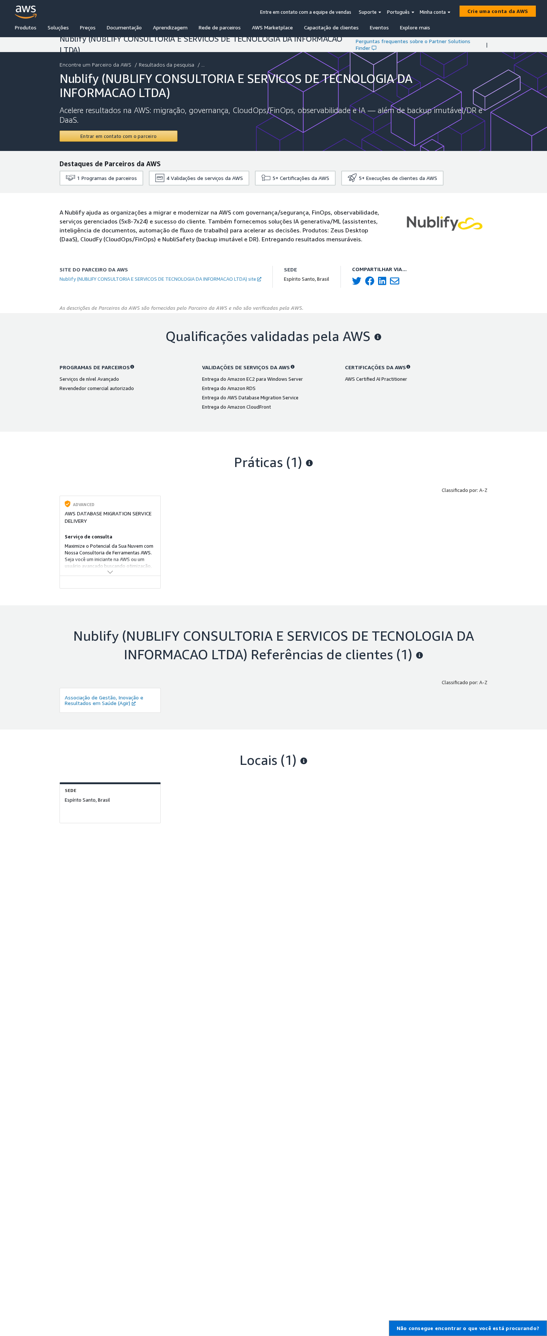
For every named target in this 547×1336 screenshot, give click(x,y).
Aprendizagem (170, 27)
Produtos (25, 27)
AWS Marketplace (272, 27)
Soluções (58, 27)
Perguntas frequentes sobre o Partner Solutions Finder (413, 44)
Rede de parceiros (220, 27)
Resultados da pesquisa (166, 64)
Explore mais (415, 27)
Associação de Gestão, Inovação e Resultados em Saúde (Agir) (104, 700)
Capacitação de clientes (331, 27)
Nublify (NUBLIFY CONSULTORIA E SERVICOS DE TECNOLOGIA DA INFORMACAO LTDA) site (158, 279)
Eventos (379, 27)
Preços (88, 27)
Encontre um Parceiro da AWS (95, 64)
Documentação (124, 27)
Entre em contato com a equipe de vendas (305, 12)
